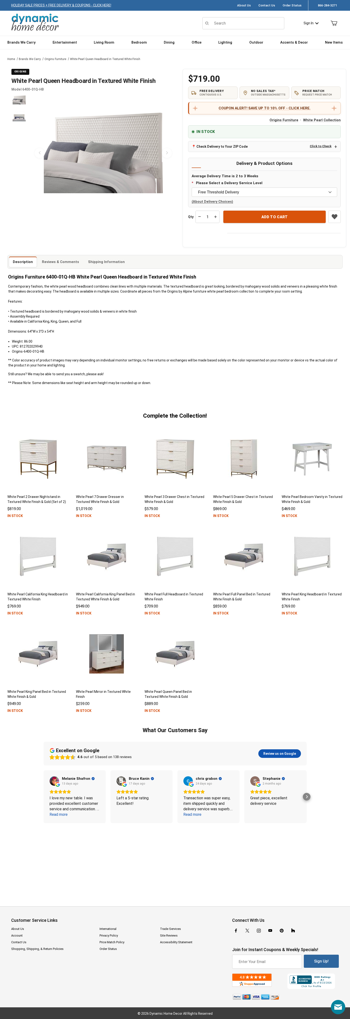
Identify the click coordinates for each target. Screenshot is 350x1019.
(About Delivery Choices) (212, 202)
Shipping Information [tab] (106, 262)
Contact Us (266, 5)
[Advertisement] (175, 861)
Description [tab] (23, 262)
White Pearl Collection (322, 120)
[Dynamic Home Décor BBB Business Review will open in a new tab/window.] (313, 981)
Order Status (292, 5)
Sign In (309, 23)
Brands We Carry (30, 59)
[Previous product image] (39, 153)
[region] (19, 153)
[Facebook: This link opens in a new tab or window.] (236, 930)
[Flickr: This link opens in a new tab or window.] (293, 930)
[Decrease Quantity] (199, 217)
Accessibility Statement (176, 942)
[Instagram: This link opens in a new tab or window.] (259, 930)
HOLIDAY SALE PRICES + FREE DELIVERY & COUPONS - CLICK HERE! (61, 5)
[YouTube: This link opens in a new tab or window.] (270, 930)
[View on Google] (54, 781)
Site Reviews (169, 935)
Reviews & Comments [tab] (60, 262)
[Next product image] (167, 153)
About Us (244, 5)
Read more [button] (59, 814)
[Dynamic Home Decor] (35, 22)
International (108, 929)
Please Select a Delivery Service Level (229, 183)
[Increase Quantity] (215, 217)
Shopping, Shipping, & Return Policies (37, 949)
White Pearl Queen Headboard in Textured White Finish (105, 59)
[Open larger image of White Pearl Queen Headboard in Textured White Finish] (103, 153)
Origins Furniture (55, 59)
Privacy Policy (109, 935)
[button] (19, 99)
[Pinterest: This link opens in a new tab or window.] (281, 930)
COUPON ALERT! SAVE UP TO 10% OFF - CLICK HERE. (264, 108)
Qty (191, 217)
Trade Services (170, 929)
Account (17, 935)
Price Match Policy (112, 942)
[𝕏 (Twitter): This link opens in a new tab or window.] (247, 930)
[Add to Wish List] (334, 217)
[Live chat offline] (338, 1007)
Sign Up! (321, 961)
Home (11, 59)
